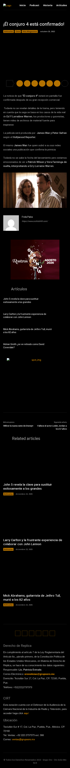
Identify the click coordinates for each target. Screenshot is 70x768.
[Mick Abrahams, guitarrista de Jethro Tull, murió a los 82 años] (61, 331)
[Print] (57, 83)
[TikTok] (31, 633)
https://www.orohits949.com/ (35, 221)
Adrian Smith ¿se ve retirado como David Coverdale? (23, 346)
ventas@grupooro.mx (23, 739)
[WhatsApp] (42, 83)
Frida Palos (27, 217)
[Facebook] (19, 83)
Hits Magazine (30, 31)
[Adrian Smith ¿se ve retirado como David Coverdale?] (61, 346)
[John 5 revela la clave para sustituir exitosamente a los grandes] (61, 301)
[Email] (49, 83)
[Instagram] (24, 633)
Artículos (8, 31)
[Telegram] (34, 83)
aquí (26, 713)
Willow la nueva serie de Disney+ (18, 425)
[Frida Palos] (11, 223)
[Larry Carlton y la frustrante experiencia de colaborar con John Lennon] (61, 316)
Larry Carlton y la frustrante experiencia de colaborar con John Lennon (24, 315)
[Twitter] (27, 83)
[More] (64, 83)
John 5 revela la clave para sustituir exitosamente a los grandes (21, 300)
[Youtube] (52, 633)
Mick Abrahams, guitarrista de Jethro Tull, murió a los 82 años (27, 331)
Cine (18, 31)
